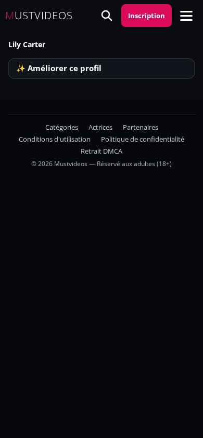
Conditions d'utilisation (55, 139)
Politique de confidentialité (142, 139)
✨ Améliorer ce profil (59, 68)
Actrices (100, 127)
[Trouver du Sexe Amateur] (106, 15)
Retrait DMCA (101, 151)
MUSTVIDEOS (39, 15)
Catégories (61, 127)
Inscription (146, 15)
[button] (186, 15)
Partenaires (140, 127)
